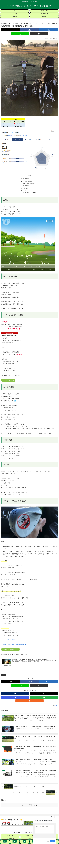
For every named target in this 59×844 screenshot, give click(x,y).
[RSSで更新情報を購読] (29, 700)
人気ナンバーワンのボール (8, 380)
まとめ (24, 190)
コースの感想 (26, 185)
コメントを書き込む (29, 805)
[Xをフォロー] (44, 693)
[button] (39, 33)
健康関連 (29, 838)
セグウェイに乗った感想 (29, 183)
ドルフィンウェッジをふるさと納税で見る (13, 644)
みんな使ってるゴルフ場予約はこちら (10, 649)
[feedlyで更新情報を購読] (44, 697)
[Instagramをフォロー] (15, 697)
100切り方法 (10, 835)
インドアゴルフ (10, 838)
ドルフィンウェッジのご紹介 (30, 192)
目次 (27, 175)
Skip (48, 841)
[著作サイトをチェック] (15, 693)
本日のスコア (26, 178)
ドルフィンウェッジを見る (9, 639)
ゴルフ (4, 674)
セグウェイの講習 (27, 181)
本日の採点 (25, 188)
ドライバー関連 (29, 835)
